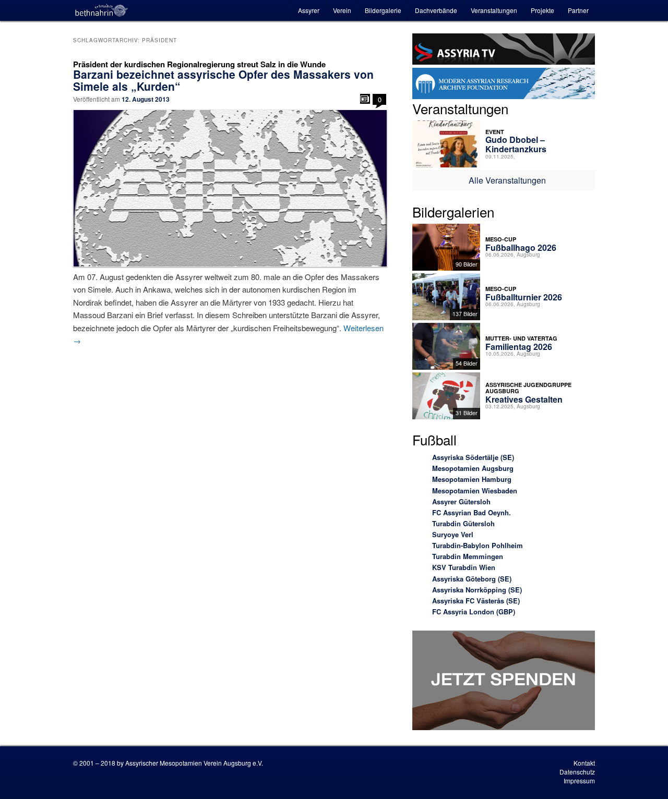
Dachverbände (436, 10)
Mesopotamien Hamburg (471, 479)
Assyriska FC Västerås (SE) (476, 601)
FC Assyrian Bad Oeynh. (471, 512)
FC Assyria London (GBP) (473, 611)
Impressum (579, 780)
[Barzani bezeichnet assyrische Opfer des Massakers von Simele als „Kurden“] (229, 188)
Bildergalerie (383, 10)
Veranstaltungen (494, 10)
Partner (578, 10)
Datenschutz (577, 771)
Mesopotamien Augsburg (473, 468)
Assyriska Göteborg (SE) (471, 579)
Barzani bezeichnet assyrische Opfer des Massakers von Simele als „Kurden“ (223, 80)
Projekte (542, 10)
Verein (342, 10)
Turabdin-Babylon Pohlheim (477, 545)
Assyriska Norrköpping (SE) (477, 590)
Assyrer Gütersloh (461, 501)
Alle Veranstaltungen (507, 180)
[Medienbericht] (365, 99)
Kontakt (584, 762)
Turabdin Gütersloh (463, 523)
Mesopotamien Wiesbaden (474, 490)
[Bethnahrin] (101, 10)
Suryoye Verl (452, 534)
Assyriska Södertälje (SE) (473, 457)
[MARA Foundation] (503, 85)
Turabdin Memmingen (467, 556)
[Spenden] (503, 682)
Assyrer (308, 10)
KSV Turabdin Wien (463, 567)
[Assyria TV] (503, 50)
